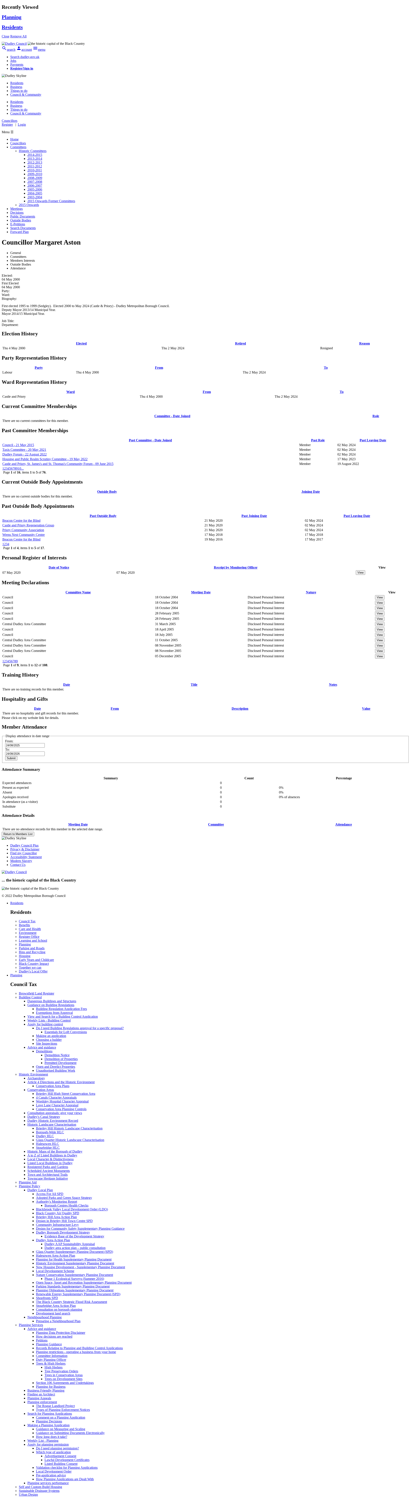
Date (66, 684)
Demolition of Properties (61, 1059)
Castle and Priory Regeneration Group (28, 525)
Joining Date (310, 491)
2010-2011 (34, 170)
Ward (70, 392)
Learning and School (33, 940)
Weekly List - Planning (42, 1440)
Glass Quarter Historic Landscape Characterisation (70, 1140)
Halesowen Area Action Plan (55, 1255)
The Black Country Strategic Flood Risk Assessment (71, 1302)
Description (240, 708)
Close (5, 36)
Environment (27, 933)
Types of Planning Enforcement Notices (63, 1410)
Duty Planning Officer (51, 1359)
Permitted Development (60, 1063)
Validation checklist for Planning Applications (67, 1467)
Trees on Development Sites (63, 1379)
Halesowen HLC (47, 1144)
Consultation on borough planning (59, 1309)
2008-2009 (34, 178)
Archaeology (36, 1078)
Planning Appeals (39, 1398)
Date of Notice (59, 567)
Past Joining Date (254, 516)
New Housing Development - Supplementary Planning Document (80, 1267)
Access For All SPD (49, 1194)
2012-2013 (34, 162)
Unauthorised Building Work (55, 1070)
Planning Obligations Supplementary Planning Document (74, 1290)
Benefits (24, 925)
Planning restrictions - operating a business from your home (76, 1352)
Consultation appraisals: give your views (54, 1113)
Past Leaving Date (373, 440)
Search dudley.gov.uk (24, 57)
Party (39, 367)
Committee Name (78, 592)
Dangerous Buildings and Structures (51, 1001)
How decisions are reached (54, 1336)
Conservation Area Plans (52, 1086)
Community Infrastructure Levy (57, 1225)
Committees (18, 147)
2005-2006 (34, 189)
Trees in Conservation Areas (64, 1375)
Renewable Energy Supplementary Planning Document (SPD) (78, 1294)
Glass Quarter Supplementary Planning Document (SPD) (74, 1251)
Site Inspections (46, 1043)
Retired (240, 343)
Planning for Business (51, 1386)
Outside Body (107, 491)
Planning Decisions (49, 1421)
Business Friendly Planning (45, 1390)
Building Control (30, 997)
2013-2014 (34, 158)
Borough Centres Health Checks (66, 1205)
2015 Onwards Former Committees (51, 201)
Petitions (42, 1340)
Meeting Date (201, 592)
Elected (81, 343)
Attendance (343, 824)
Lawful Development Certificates (67, 1460)
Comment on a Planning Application (60, 1417)
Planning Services (31, 1325)
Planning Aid (28, 1182)
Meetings (16, 209)
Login (22, 124)
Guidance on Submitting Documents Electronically (70, 1433)
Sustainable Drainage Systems (39, 1491)
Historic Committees (32, 151)
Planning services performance (48, 1483)
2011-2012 (34, 166)
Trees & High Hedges (51, 1363)
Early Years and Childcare (36, 960)
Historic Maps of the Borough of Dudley (54, 1151)
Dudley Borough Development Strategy (63, 1232)
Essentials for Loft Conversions (66, 1032)
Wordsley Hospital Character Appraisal (62, 1101)
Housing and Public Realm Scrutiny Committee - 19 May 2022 (45, 459)
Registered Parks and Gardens (47, 1167)
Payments (16, 64)
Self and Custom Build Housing (40, 1487)
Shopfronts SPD (47, 1298)
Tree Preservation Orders (61, 1371)
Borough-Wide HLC (50, 1132)
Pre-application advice (51, 1475)
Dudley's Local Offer (33, 971)
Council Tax (27, 921)
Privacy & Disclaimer (24, 849)
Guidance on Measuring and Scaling (60, 1429)
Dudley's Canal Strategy (43, 1117)
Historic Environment (33, 1074)
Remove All (18, 36)
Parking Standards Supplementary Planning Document (73, 1286)
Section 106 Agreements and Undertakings (65, 1383)
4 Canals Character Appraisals (56, 1097)
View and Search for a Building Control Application (62, 1016)
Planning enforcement (42, 1402)
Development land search (53, 1313)
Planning (25, 944)
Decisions (17, 212)
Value (366, 708)
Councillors (18, 143)
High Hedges (54, 1367)
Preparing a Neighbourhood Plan (58, 1321)
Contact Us (17, 865)
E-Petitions (17, 224)
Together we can (30, 967)
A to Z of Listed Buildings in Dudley (52, 1155)
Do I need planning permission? (57, 1448)
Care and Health (30, 929)
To (326, 367)
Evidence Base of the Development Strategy (74, 1236)
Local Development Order (53, 1471)
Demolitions (44, 1051)
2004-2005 (34, 193)
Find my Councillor (23, 853)
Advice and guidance (41, 1047)
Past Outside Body (103, 516)
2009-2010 (34, 174)
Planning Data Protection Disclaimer (60, 1332)
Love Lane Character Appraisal (57, 1105)
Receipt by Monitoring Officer (236, 567)
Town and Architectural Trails (47, 1174)
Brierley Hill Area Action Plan (56, 1217)
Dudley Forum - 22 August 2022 (24, 454)
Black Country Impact (34, 963)
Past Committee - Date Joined (150, 440)
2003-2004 (34, 197)
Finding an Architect (41, 1394)
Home (14, 139)
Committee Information (51, 1356)
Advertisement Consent (60, 1456)
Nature (311, 592)
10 (19, 468)
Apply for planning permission (48, 1444)
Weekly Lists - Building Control (49, 1020)
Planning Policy (29, 1186)
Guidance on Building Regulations (50, 1005)
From (159, 367)
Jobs (13, 61)
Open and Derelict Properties (55, 1066)
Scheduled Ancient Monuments (48, 1171)
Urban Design (28, 1494)
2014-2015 (34, 155)
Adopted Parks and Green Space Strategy (64, 1198)
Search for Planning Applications (49, 1413)
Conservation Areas (40, 1090)
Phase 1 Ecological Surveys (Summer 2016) (74, 1278)
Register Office (29, 936)
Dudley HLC (45, 1136)
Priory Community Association (23, 530)
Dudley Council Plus (24, 845)
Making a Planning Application (48, 1425)
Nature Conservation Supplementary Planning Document (74, 1275)
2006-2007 (34, 185)
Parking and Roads (32, 948)
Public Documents (22, 216)
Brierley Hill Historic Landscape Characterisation (69, 1128)
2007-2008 (34, 182)
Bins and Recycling (32, 952)
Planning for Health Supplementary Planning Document (74, 1259)
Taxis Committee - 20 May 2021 (24, 449)
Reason (364, 343)
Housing (24, 956)
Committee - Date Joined (172, 416)
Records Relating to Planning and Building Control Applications (79, 1348)
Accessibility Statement (26, 857)
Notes (333, 684)
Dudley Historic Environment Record (52, 1120)
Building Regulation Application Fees (61, 1009)
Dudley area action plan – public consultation (75, 1248)
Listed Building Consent (61, 1464)
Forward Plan (19, 232)
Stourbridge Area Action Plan (56, 1305)
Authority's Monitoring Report (56, 1201)
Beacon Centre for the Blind (21, 520)
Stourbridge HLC (48, 1147)
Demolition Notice (57, 1055)
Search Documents (23, 228)
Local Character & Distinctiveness (50, 1159)
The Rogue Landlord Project (55, 1406)
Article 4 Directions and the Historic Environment (61, 1082)
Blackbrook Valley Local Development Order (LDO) (72, 1209)
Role (375, 416)
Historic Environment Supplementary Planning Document (75, 1263)
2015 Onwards (29, 205)
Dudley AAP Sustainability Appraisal (70, 1244)
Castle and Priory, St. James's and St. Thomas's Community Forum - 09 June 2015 (57, 464)
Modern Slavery (21, 861)
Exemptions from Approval (54, 1012)
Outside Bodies (20, 220)
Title (194, 684)
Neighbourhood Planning (44, 1317)
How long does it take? (51, 1437)
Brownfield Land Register (36, 993)
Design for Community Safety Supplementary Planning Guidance (80, 1228)
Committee (216, 824)
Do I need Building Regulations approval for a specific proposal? (80, 1028)
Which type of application (53, 1452)
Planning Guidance (49, 1344)
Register (7, 124)
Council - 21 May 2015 (18, 445)
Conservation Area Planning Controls (61, 1109)
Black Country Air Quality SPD (57, 1213)
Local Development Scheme (55, 1271)
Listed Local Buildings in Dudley (50, 1163)
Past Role (318, 440)
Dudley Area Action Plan (53, 1240)
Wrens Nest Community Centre (23, 534)
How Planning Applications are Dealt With (65, 1479)
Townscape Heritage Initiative (47, 1178)
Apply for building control (45, 1024)
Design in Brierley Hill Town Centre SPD (64, 1221)
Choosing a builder (49, 1039)
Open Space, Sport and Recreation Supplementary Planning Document (84, 1282)
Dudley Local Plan (40, 1190)
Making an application (51, 1036)
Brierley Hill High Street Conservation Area (65, 1093)
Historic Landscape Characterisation (51, 1124)
